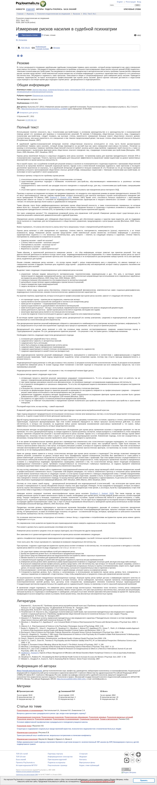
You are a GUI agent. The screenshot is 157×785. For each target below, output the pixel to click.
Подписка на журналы (56, 762)
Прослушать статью (29, 35)
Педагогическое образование (76, 717)
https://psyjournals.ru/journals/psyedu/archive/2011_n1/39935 (44, 109)
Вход (139, 2)
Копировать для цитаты (28, 113)
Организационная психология (29, 717)
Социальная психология (89, 719)
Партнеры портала (55, 754)
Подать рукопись (53, 9)
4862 (139, 35)
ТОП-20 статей (22, 754)
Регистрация (131, 2)
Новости (20, 9)
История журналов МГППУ (26, 765)
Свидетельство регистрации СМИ (27, 774)
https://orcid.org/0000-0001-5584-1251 (71, 679)
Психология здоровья (97, 717)
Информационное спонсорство (60, 757)
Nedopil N (35, 653)
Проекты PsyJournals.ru (25, 762)
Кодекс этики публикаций (89, 765)
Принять (144, 780)
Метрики (56, 48)
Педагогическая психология (52, 717)
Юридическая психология (27, 732)
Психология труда (24, 726)
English (120, 2)
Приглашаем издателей (57, 759)
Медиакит (83, 757)
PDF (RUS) (25, 48)
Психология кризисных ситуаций (120, 717)
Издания (30, 9)
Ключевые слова (132, 9)
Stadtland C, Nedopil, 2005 (61, 197)
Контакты (83, 759)
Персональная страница (57, 765)
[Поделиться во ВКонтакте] (18, 56)
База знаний (70, 9)
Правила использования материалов (28, 771)
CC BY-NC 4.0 (31, 120)
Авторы (40, 9)
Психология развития (43, 719)
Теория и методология (109, 719)
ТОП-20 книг (21, 757)
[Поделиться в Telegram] (21, 56)
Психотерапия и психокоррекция (30, 710)
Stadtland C (25, 653)
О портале (83, 754)
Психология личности (25, 719)
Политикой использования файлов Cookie (97, 781)
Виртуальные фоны (87, 762)
